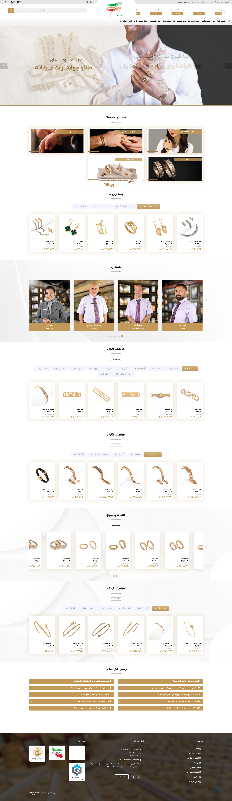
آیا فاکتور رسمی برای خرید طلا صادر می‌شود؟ (182, 708)
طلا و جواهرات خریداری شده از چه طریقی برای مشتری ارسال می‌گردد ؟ (173, 688)
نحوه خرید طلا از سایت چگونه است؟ (185, 681)
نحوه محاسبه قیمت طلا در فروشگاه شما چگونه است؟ (91, 681)
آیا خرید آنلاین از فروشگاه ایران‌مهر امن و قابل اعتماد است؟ (178, 694)
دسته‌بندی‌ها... (41, 11)
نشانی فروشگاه (193, 781)
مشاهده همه (116, 359)
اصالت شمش (166, 21)
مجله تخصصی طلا (179, 21)
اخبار (213, 21)
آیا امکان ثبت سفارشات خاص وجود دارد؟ (95, 694)
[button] (4, 66)
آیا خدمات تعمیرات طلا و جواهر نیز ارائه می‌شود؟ (93, 701)
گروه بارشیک (205, 21)
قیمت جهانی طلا (193, 21)
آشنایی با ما (221, 21)
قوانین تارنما (133, 21)
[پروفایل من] (6, 1)
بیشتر (116, 65)
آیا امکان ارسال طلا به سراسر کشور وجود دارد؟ (182, 701)
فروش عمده (143, 21)
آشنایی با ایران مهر (192, 758)
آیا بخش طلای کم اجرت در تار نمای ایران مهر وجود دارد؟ (90, 688)
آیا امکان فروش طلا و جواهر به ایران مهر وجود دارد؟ (91, 708)
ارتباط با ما (123, 21)
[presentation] (134, 12)
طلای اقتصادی (155, 21)
